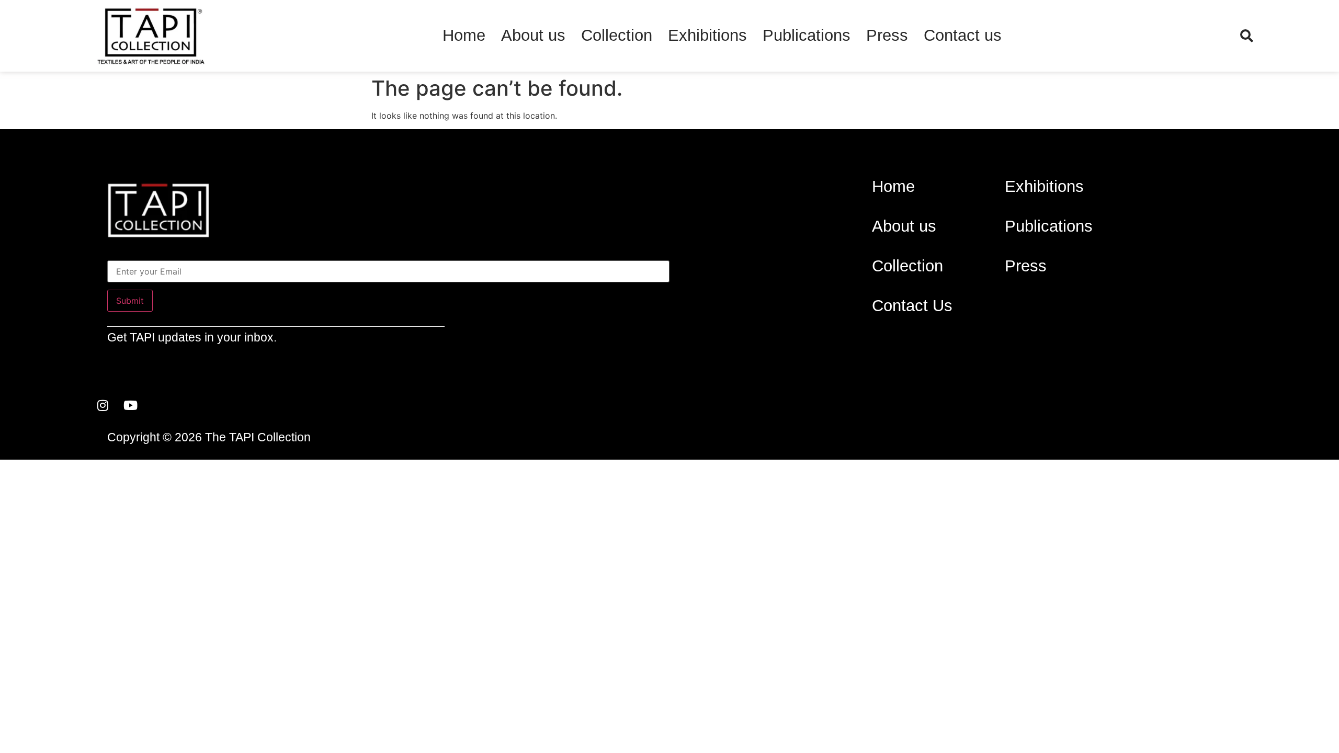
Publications (806, 35)
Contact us (963, 35)
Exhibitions (707, 35)
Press (887, 35)
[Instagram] (103, 405)
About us (533, 35)
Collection (616, 35)
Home (463, 35)
